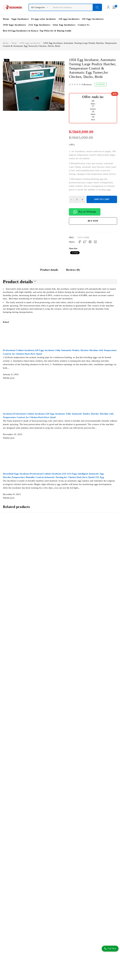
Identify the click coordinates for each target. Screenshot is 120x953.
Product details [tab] (49, 269)
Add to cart (101, 199)
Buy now (93, 221)
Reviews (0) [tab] (73, 269)
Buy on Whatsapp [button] (87, 211)
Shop (14, 43)
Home (6, 43)
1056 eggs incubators (30, 43)
